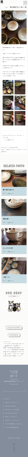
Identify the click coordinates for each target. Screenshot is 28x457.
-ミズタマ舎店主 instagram (13, 424)
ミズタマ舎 (14, 373)
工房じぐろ (10, 140)
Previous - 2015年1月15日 (9, 147)
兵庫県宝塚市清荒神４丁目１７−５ (14, 381)
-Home (7, 398)
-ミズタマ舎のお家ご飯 (11, 427)
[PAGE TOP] (14, 446)
